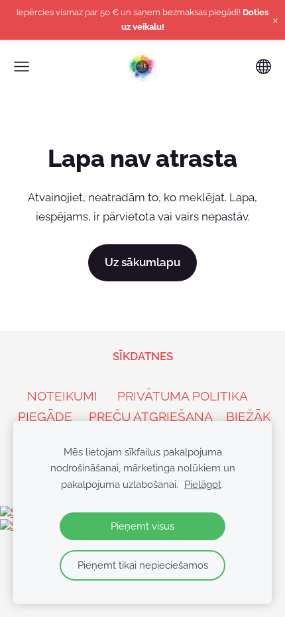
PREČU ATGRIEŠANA (151, 416)
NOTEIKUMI (62, 396)
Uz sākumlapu (142, 262)
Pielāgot (202, 485)
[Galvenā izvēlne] (21, 66)
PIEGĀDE (45, 416)
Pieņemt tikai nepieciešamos (143, 565)
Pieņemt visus (142, 526)
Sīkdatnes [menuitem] (143, 356)
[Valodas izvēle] (263, 66)
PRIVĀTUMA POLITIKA (182, 396)
